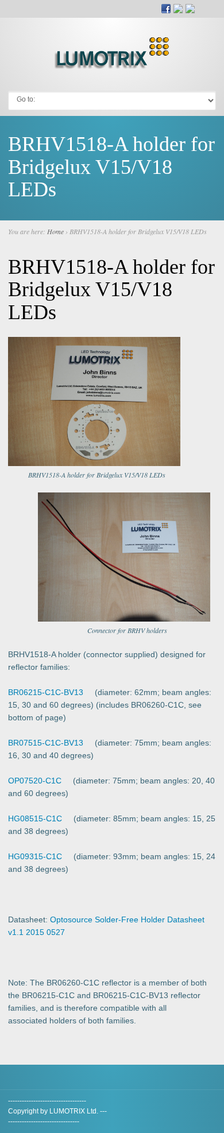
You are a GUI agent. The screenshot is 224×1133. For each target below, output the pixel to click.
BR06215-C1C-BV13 (45, 692)
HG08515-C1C (35, 818)
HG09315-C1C (35, 856)
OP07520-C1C (34, 780)
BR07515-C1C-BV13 (45, 742)
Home (55, 231)
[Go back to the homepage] (112, 64)
